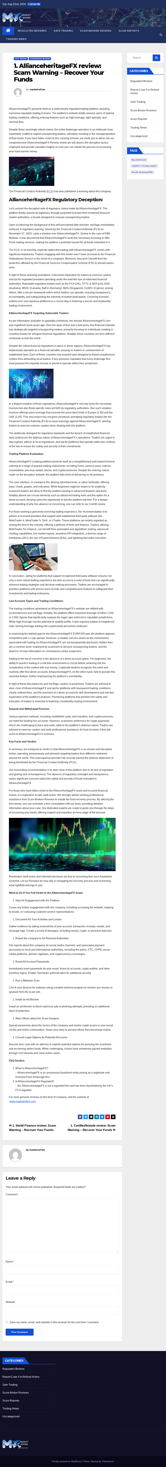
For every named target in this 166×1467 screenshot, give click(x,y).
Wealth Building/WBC (142, 172)
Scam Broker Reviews (96, 30)
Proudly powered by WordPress (67, 1461)
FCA (50, 191)
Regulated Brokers (32, 30)
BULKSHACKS (138, 160)
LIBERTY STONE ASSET (144, 166)
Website (10, 1302)
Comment (12, 1194)
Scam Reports (129, 30)
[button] (161, 34)
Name (10, 1261)
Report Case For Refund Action (20, 1376)
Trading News (16, 39)
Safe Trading (63, 30)
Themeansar (107, 1461)
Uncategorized (139, 136)
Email (10, 1281)
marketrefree (37, 89)
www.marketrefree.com (22, 1101)
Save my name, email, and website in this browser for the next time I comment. (54, 1322)
